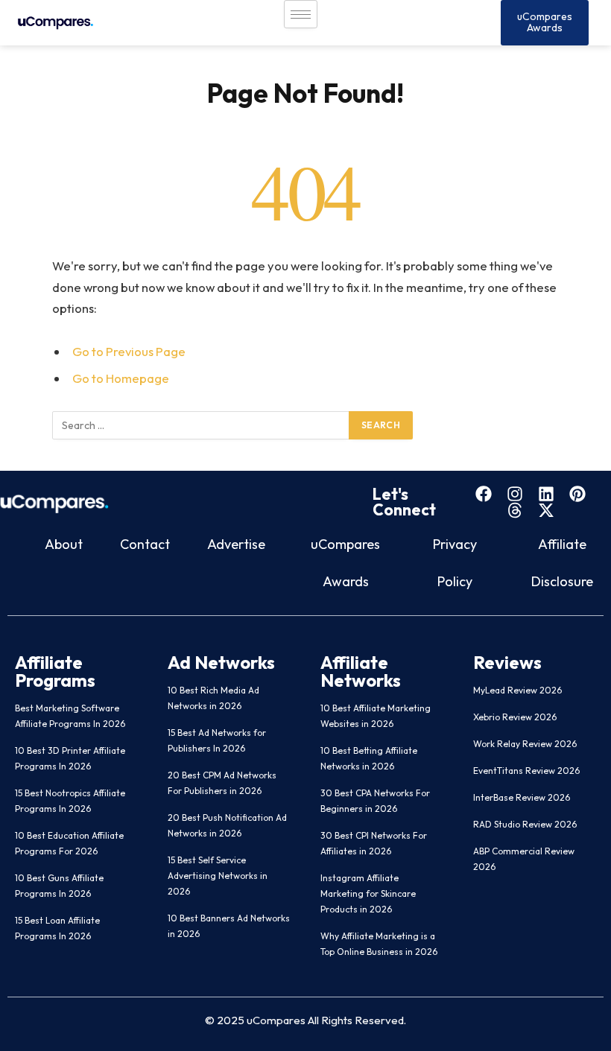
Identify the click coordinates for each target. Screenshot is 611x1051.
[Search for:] (201, 425)
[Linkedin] (546, 494)
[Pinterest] (577, 494)
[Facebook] (483, 494)
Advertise (236, 544)
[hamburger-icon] (300, 14)
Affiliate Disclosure (562, 563)
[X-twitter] (546, 510)
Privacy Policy (455, 563)
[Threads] (515, 510)
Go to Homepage (120, 378)
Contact (145, 544)
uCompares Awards (345, 563)
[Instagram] (515, 494)
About (64, 544)
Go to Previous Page (129, 351)
